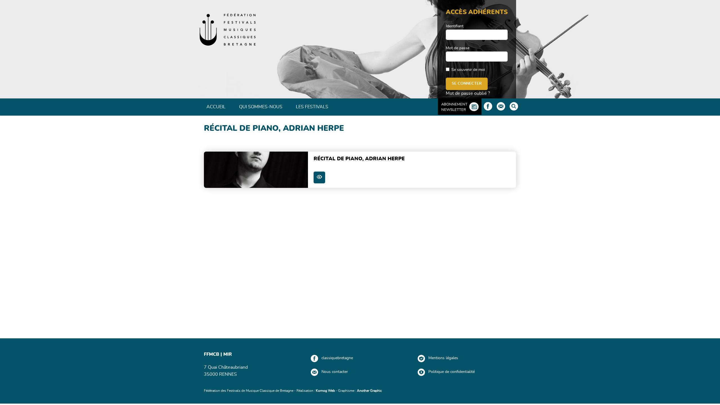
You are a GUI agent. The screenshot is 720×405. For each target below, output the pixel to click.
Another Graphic (369, 390)
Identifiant (455, 26)
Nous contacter (334, 372)
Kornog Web (325, 390)
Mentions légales (443, 358)
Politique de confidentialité (451, 372)
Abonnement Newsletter (454, 107)
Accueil (216, 107)
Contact (500, 106)
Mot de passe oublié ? (468, 93)
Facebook (488, 106)
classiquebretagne (337, 358)
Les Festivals (312, 107)
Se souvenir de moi (468, 70)
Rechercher (513, 106)
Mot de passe (457, 48)
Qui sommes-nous (260, 107)
